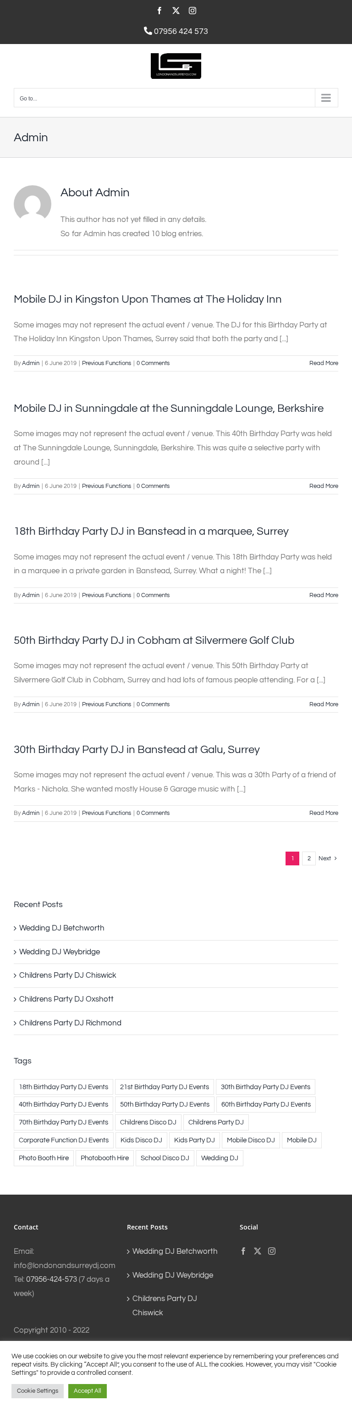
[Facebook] (243, 1251)
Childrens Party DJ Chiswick (67, 975)
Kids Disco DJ (141, 1140)
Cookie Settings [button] (37, 1391)
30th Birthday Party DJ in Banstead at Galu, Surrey (137, 749)
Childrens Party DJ (216, 1122)
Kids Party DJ (194, 1140)
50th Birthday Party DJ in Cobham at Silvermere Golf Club (154, 640)
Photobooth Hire (105, 1158)
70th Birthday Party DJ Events (63, 1122)
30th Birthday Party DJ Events (265, 1087)
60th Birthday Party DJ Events (266, 1104)
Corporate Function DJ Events (64, 1140)
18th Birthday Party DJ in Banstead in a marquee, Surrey (151, 531)
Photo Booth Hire (44, 1158)
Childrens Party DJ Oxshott (66, 999)
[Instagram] (271, 1251)
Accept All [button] (87, 1391)
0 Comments (153, 363)
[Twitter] (257, 1251)
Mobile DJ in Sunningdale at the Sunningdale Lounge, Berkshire (169, 408)
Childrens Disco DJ (148, 1122)
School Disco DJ (165, 1158)
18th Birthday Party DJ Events (63, 1087)
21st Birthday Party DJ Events (164, 1087)
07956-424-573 (51, 1279)
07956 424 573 (180, 31)
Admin (30, 363)
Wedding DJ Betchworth (61, 928)
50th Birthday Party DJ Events (164, 1104)
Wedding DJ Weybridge (59, 952)
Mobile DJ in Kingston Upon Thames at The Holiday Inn (148, 299)
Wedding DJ (219, 1158)
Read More (323, 363)
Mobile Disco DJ (251, 1140)
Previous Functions (106, 363)
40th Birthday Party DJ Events (63, 1104)
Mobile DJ (302, 1140)
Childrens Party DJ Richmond (70, 1023)
